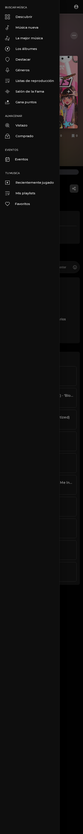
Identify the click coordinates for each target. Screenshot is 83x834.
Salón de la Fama (30, 91)
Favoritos (22, 204)
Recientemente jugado (35, 182)
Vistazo (21, 125)
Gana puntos (26, 102)
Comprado (24, 136)
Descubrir (24, 17)
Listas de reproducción (35, 81)
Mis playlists (25, 193)
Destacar (23, 59)
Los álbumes (26, 49)
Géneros (23, 70)
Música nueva (27, 27)
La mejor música (29, 38)
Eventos (21, 159)
